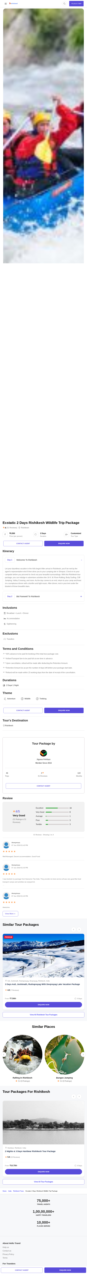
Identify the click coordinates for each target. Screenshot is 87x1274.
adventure (11, 699)
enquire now (65, 1270)
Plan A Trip (76, 4)
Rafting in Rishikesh (22, 1078)
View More (9, 914)
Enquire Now (43, 1005)
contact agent (22, 1270)
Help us (6, 1247)
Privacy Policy (8, 1254)
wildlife (27, 699)
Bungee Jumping (64, 1078)
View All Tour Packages (43, 1182)
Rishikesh (25, 528)
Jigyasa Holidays (43, 759)
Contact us (7, 1251)
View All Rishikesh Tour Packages (43, 1015)
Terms (5, 1258)
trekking (43, 699)
